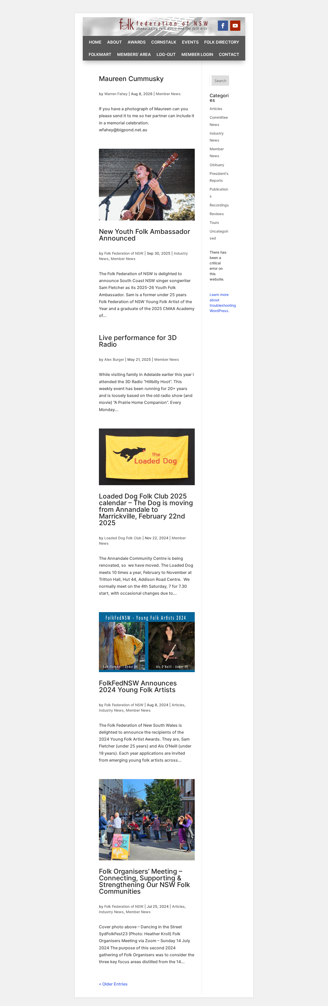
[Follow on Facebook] (223, 26)
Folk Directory (221, 42)
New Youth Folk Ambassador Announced (144, 234)
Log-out (166, 54)
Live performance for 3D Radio (138, 341)
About (114, 42)
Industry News (111, 710)
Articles (178, 705)
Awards (137, 42)
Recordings (219, 205)
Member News (168, 94)
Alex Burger (114, 359)
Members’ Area (134, 54)
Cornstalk (163, 42)
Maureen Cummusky (131, 79)
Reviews (217, 214)
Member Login (197, 54)
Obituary (217, 165)
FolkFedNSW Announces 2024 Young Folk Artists (138, 686)
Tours (214, 222)
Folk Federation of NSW (124, 253)
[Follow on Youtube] (235, 26)
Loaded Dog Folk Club (122, 538)
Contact (229, 54)
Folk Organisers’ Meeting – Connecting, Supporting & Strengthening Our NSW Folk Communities (144, 881)
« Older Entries (113, 984)
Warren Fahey (116, 94)
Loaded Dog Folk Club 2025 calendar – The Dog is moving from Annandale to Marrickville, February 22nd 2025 (146, 509)
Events (190, 42)
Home (95, 42)
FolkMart (100, 54)
